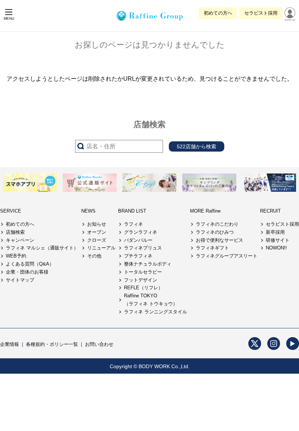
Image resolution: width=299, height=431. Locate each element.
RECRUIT (270, 211)
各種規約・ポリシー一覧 (52, 344)
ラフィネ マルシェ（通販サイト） (42, 248)
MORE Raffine (205, 211)
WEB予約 (16, 256)
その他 (94, 256)
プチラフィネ (138, 256)
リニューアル (101, 248)
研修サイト (278, 240)
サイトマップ (20, 280)
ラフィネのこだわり (217, 224)
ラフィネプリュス (143, 248)
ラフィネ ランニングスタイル (155, 311)
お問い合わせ (99, 344)
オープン (96, 232)
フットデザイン (140, 280)
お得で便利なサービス (219, 240)
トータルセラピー (143, 272)
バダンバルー (138, 240)
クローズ (96, 240)
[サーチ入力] (119, 146)
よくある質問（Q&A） (30, 264)
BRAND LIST (132, 211)
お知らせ (96, 224)
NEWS (88, 211)
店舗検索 (15, 232)
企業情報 (9, 344)
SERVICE (10, 211)
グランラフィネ (140, 232)
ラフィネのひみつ (215, 232)
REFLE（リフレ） (143, 287)
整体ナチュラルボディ (147, 264)
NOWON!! (276, 248)
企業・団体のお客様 (27, 272)
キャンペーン (20, 240)
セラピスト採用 (260, 13)
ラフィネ (133, 224)
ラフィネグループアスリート (226, 256)
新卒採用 (275, 232)
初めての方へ (218, 13)
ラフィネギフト (212, 248)
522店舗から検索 (196, 146)
